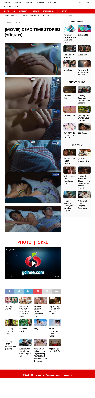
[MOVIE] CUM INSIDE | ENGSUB (69, 161)
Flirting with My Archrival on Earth (83, 72)
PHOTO (25, 242)
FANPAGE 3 (30, 2)
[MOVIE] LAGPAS (8, 307)
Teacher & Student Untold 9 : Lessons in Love (38, 311)
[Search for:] (77, 15)
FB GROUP (40, 2)
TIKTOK (16, 6)
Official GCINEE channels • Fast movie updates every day (48, 375)
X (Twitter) (52, 2)
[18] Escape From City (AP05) (9, 331)
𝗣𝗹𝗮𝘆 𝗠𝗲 (38, 329)
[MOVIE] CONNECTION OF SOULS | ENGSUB (54, 332)
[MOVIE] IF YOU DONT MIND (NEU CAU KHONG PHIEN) (24, 311)
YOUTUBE (7, 6)
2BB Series (82, 133)
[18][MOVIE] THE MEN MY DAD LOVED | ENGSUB (54, 310)
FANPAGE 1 (8, 2)
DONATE (36, 11)
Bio (14, 11)
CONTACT (63, 11)
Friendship (67, 70)
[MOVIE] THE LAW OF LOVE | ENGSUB (84, 117)
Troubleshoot (49, 11)
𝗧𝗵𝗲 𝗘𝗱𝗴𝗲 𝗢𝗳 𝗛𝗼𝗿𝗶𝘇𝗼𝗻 (69, 56)
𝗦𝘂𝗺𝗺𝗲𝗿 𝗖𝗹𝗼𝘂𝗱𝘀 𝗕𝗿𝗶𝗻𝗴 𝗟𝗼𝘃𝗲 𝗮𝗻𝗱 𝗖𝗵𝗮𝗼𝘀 (69, 38)
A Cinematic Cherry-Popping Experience (83, 204)
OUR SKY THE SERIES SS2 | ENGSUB (69, 135)
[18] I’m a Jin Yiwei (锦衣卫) (54, 350)
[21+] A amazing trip (83, 159)
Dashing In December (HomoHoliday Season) (84, 99)
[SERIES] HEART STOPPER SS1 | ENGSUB (11, 345)
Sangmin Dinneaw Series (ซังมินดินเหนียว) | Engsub (68, 206)
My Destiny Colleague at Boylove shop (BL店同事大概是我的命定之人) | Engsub (40, 355)
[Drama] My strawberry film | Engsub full (25, 352)
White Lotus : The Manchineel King (69, 180)
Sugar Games (83, 55)
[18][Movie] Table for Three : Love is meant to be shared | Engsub (84, 182)
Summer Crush (23, 330)
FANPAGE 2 (19, 2)
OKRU (43, 242)
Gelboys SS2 (83, 35)
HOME (6, 11)
